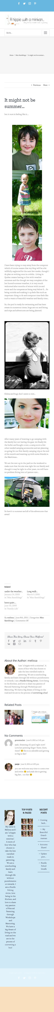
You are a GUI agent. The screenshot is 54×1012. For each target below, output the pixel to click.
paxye (17, 764)
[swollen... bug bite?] (27, 400)
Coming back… (43, 821)
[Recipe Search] (30, 834)
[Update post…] (13, 716)
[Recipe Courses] (30, 827)
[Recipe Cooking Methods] (24, 834)
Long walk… (32, 591)
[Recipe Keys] (24, 821)
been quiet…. (10, 602)
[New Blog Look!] (40, 716)
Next (45, 85)
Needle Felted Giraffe (44, 866)
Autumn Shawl (44, 846)
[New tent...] (27, 478)
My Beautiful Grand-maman (44, 834)
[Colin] (27, 217)
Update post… (44, 855)
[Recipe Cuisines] (24, 827)
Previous (37, 85)
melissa (10, 617)
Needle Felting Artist (29, 680)
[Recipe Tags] (30, 821)
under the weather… (13, 591)
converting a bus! (40, 692)
